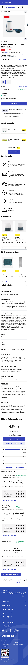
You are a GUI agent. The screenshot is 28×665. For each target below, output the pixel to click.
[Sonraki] (26, 248)
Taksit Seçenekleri (22, 54)
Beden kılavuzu (23, 86)
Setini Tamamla (14, 151)
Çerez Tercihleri (4, 646)
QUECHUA (4, 41)
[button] (25, 12)
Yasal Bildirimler (4, 642)
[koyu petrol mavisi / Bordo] (3, 82)
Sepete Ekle (14, 103)
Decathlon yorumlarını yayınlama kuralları (14, 467)
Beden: (3, 86)
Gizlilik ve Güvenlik (5, 644)
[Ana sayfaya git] (11, 7)
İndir (11, 2)
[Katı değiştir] (26, 123)
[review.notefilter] (26, 449)
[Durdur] (23, 2)
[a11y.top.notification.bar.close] (25, 2)
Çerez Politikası (16, 642)
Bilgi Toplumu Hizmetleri (18, 644)
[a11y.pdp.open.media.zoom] (14, 26)
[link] (14, 439)
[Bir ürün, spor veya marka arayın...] (18, 7)
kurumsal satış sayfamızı (18, 580)
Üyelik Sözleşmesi (5, 640)
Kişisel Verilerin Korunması (18, 640)
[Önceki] (2, 248)
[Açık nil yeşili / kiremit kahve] (8, 82)
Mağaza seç (4, 100)
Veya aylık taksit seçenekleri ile (10, 52)
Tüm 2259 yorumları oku (18, 59)
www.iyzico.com (16, 639)
